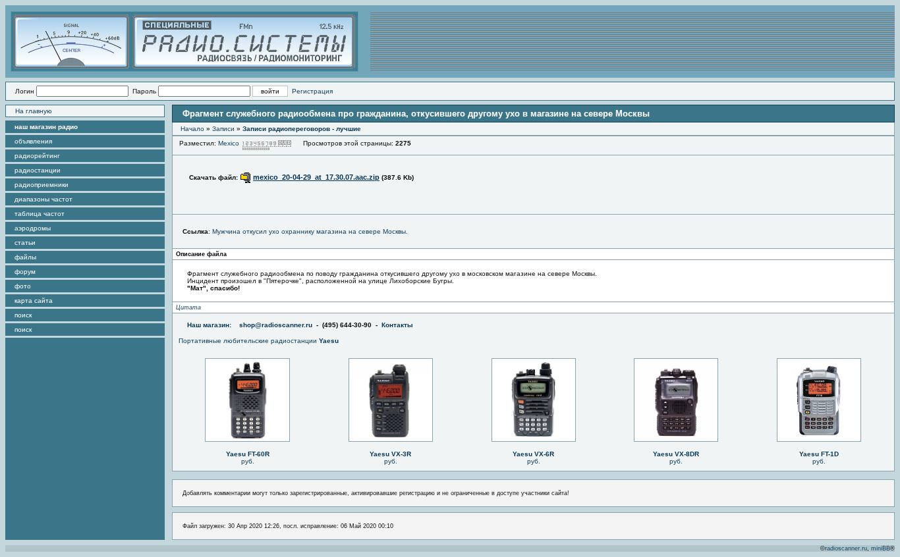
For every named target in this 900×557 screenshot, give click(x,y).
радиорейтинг (37, 155)
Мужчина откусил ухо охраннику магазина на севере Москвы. (310, 231)
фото (22, 286)
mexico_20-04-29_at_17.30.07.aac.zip (316, 177)
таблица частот (39, 213)
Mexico (228, 143)
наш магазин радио (46, 126)
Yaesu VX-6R (533, 454)
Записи (223, 128)
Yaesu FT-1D (819, 454)
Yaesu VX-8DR (676, 454)
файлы (25, 257)
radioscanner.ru (846, 548)
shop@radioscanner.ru (275, 325)
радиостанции (37, 170)
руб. (247, 461)
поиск (23, 315)
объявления (33, 141)
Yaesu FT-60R (247, 454)
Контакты (397, 325)
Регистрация (312, 91)
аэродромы (32, 228)
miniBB (880, 548)
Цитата (188, 307)
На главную (33, 111)
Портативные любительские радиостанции (259, 340)
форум (25, 271)
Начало (192, 128)
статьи (25, 242)
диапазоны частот (43, 199)
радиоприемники (41, 184)
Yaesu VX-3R (390, 454)
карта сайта (33, 300)
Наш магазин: (209, 325)
